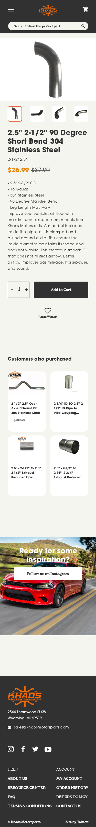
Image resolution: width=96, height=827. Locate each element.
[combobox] (48, 26)
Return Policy (72, 796)
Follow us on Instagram (48, 573)
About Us (17, 778)
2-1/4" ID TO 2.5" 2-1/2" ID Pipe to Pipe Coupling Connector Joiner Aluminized (68, 408)
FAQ (11, 796)
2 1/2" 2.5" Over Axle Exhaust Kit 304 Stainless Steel (25, 408)
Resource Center (27, 787)
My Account (69, 778)
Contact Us (68, 806)
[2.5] (48, 69)
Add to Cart (61, 289)
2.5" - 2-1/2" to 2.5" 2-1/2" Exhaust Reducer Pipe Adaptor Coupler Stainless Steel (26, 473)
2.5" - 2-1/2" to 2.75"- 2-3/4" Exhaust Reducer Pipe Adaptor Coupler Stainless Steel (67, 473)
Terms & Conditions (30, 806)
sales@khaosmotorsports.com (41, 727)
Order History (72, 787)
